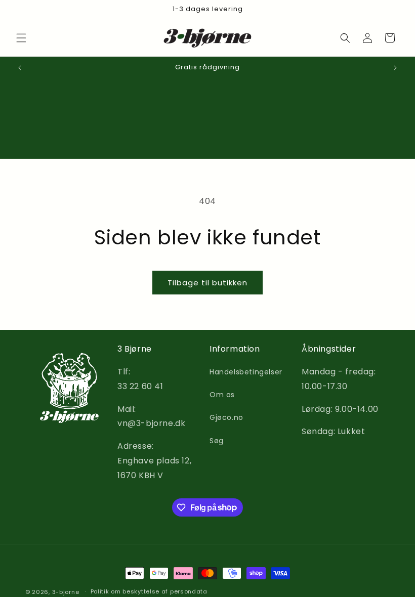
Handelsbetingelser (246, 372)
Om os (222, 395)
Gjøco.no (226, 417)
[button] (21, 38)
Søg (217, 441)
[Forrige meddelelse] (20, 68)
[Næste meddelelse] (395, 68)
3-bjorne (65, 592)
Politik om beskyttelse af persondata (149, 591)
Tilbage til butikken (207, 282)
